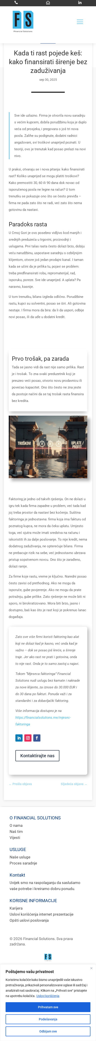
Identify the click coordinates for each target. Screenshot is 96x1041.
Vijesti (15, 837)
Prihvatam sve (48, 1007)
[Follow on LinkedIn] (19, 738)
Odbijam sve (48, 1031)
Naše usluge (20, 857)
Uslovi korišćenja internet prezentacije (41, 914)
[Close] (91, 968)
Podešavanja (48, 1019)
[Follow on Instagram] (27, 738)
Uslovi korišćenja (47, 996)
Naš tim (16, 831)
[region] (48, 1002)
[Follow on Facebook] (36, 738)
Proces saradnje (23, 863)
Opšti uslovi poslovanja (29, 920)
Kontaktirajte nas (37, 755)
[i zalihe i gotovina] (48, 477)
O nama (16, 825)
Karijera (16, 908)
